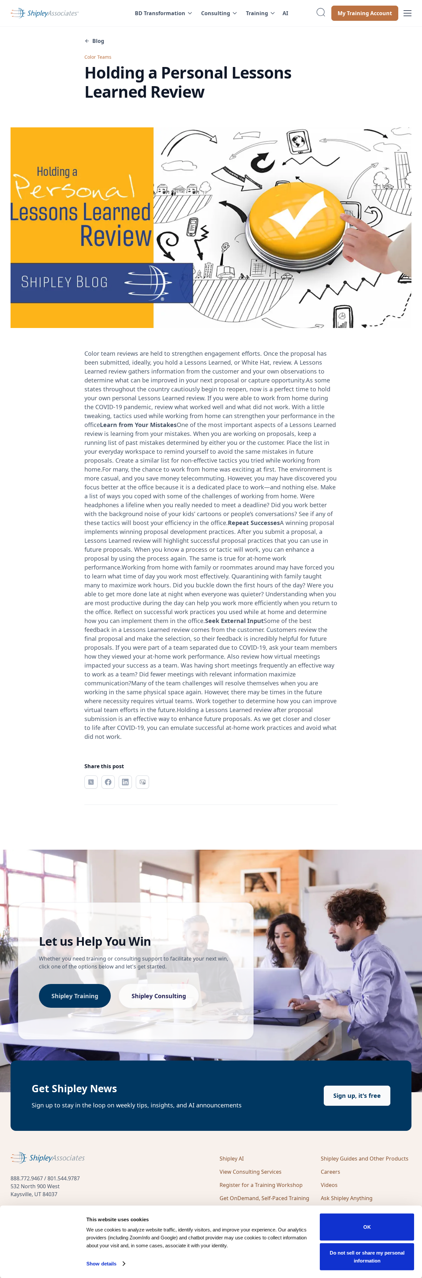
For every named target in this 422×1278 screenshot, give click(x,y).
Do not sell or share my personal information (367, 1256)
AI (285, 13)
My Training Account (365, 13)
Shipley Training (74, 996)
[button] (163, 13)
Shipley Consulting (159, 996)
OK (367, 1227)
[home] (63, 13)
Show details (101, 1263)
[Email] (142, 782)
